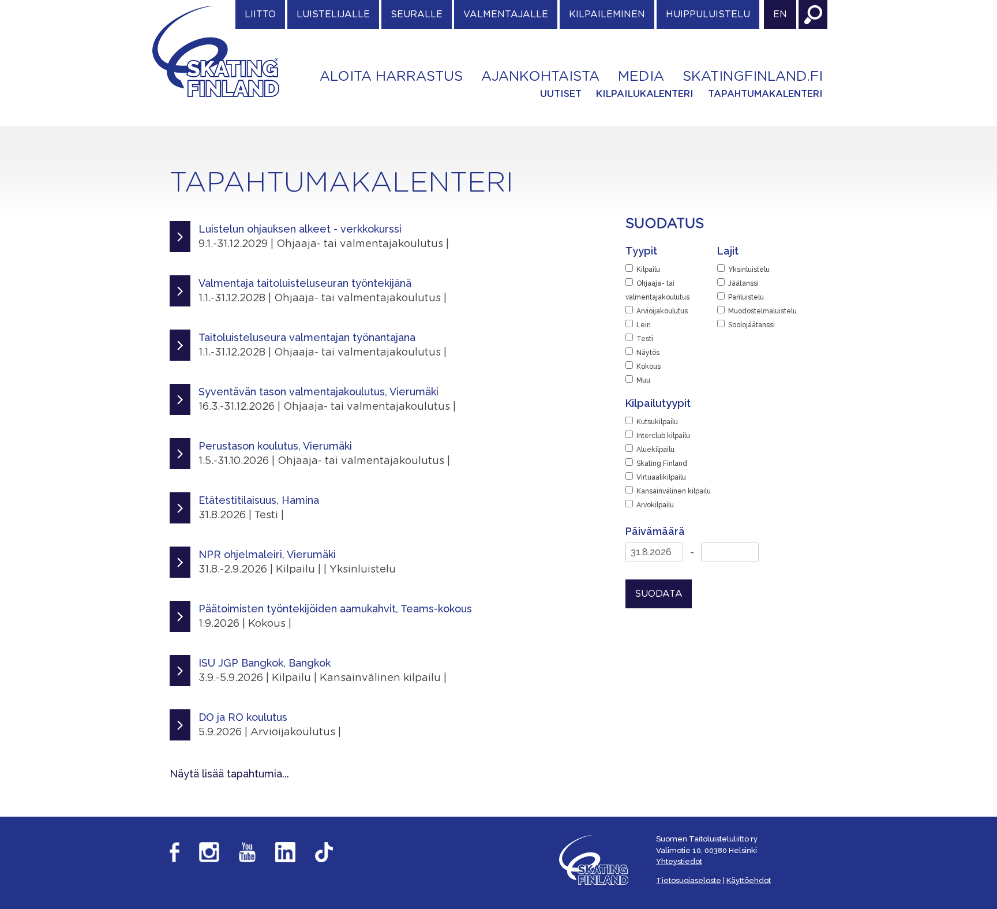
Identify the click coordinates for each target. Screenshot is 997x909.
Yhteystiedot (679, 861)
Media (641, 77)
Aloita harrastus (391, 77)
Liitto (260, 14)
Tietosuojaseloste (688, 880)
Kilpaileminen (607, 14)
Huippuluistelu (708, 14)
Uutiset (561, 94)
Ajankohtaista (540, 77)
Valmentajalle (505, 14)
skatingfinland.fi (753, 77)
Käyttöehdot (748, 880)
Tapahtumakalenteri (765, 94)
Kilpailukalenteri (645, 94)
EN (780, 14)
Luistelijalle (333, 14)
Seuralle (417, 14)
